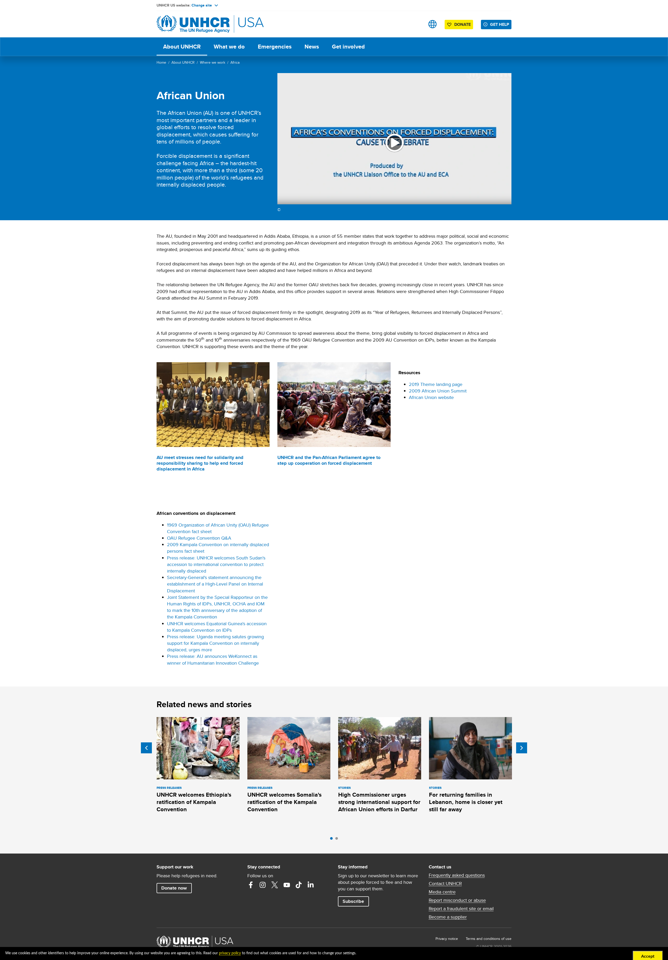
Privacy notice (447, 938)
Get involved (348, 46)
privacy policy (230, 953)
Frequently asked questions (457, 875)
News (312, 46)
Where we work (212, 62)
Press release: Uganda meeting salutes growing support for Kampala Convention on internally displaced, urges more (215, 643)
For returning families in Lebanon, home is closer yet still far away (465, 802)
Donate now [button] (174, 888)
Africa (235, 62)
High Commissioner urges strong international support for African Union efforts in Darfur (379, 802)
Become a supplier (448, 917)
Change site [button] (202, 5)
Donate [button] (462, 24)
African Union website (431, 397)
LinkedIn (310, 884)
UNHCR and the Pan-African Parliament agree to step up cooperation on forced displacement (328, 460)
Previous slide (146, 747)
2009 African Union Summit (438, 390)
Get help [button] (499, 24)
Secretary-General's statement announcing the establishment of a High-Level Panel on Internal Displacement (215, 584)
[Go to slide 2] (338, 839)
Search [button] (416, 24)
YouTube (286, 884)
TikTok (298, 884)
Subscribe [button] (353, 901)
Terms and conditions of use (488, 938)
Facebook (250, 884)
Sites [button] (432, 24)
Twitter (274, 884)
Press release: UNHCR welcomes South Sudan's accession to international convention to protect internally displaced (216, 564)
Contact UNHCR (445, 883)
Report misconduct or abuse (457, 900)
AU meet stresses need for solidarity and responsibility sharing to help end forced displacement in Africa (200, 463)
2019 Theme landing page (435, 384)
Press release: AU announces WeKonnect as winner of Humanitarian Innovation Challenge (213, 659)
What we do (229, 46)
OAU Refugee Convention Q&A (199, 538)
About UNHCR (182, 46)
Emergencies (274, 46)
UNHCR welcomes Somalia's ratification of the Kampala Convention (284, 802)
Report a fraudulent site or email (461, 908)
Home (161, 62)
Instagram (262, 884)
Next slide (521, 747)
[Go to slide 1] (332, 839)
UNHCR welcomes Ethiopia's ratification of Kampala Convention (194, 802)
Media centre (442, 892)
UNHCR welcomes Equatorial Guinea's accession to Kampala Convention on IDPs (217, 626)
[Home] (193, 24)
